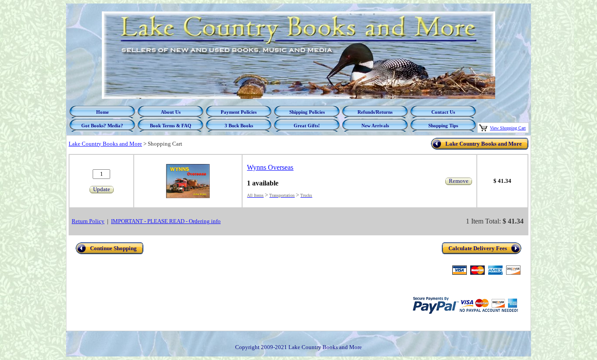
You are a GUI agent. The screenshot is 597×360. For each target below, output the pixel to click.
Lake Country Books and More (105, 143)
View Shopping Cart (508, 128)
